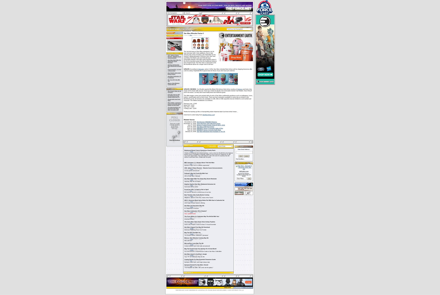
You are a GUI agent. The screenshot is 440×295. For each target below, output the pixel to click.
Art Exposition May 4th (194, 205)
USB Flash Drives (208, 123)
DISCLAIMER (222, 290)
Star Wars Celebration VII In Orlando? (195, 211)
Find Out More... (240, 159)
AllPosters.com (244, 171)
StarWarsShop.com (208, 115)
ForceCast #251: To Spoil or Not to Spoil (174, 70)
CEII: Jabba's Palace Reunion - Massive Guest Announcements (174, 57)
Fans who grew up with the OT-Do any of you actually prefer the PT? (174, 96)
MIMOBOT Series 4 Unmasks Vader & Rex (210, 128)
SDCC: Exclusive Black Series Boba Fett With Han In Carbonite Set (204, 200)
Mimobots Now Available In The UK (211, 131)
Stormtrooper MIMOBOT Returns (207, 122)
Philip (191, 151)
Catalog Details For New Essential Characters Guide (200, 259)
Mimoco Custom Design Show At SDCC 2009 (211, 125)
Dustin (192, 228)
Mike (191, 35)
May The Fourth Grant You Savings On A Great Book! (200, 248)
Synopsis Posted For (196, 265)
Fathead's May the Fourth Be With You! (196, 173)
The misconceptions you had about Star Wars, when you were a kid (174, 109)
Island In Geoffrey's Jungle (195, 254)
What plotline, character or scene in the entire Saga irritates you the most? (175, 104)
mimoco (240, 89)
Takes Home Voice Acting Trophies (199, 222)
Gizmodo (201, 69)
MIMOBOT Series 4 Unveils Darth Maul (209, 130)
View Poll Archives (174, 140)
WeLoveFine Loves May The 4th (194, 243)
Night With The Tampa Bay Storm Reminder (174, 61)
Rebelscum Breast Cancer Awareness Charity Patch (199, 150)
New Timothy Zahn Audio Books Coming (174, 73)
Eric (191, 164)
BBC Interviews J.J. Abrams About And (199, 162)
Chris (191, 169)
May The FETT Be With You (192, 232)
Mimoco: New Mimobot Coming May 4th (173, 84)
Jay (191, 217)
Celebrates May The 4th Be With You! (201, 216)
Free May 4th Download (197, 227)
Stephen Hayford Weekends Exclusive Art (175, 66)
